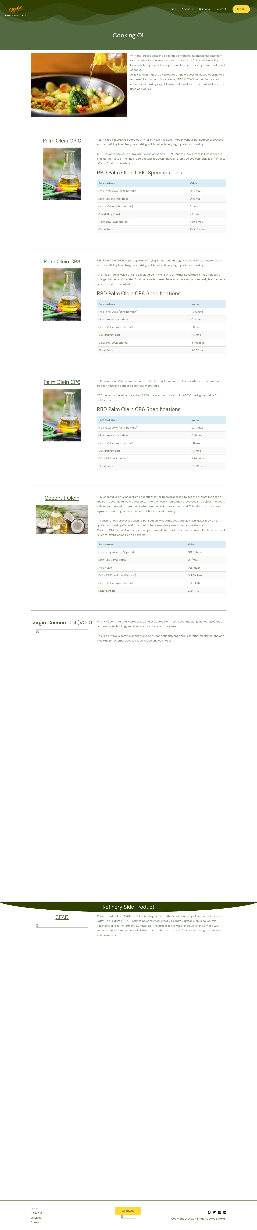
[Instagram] (219, 1212)
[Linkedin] (224, 1212)
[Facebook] (209, 1212)
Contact (220, 9)
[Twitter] (214, 1212)
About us (188, 9)
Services (204, 9)
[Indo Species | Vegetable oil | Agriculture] (16, 9)
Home (172, 9)
